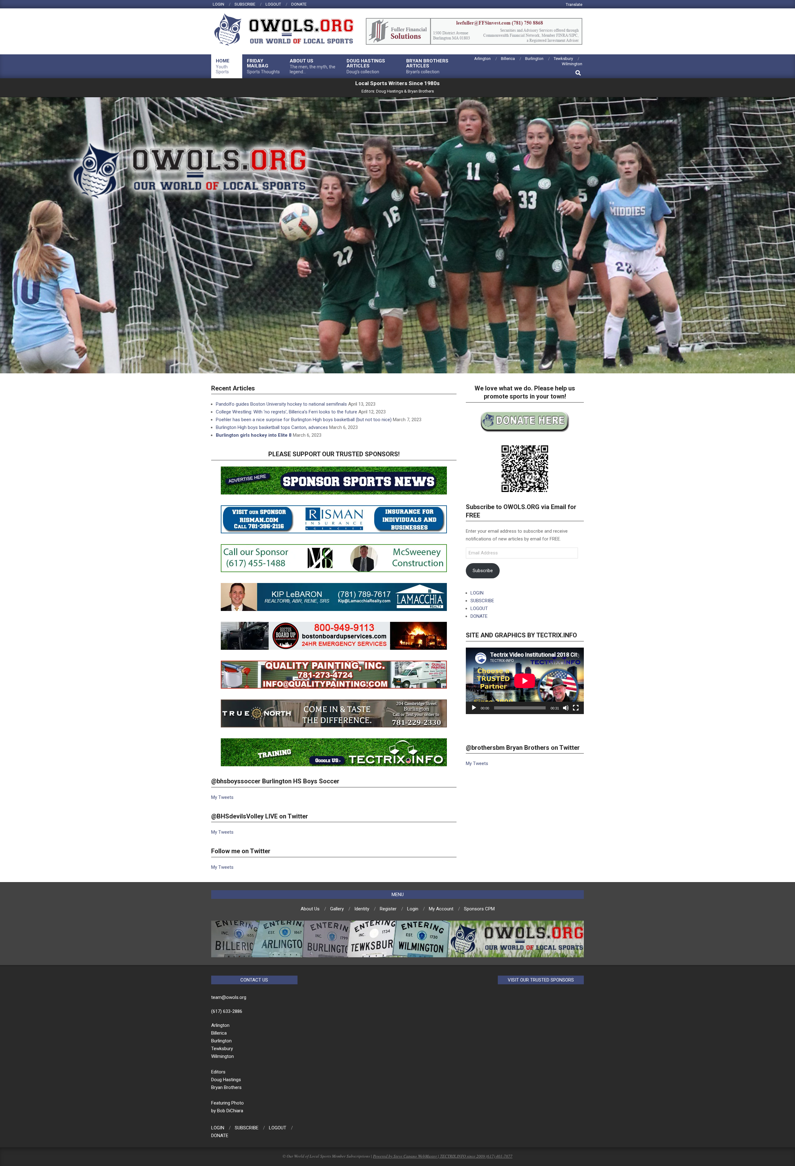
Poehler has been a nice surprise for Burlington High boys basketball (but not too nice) (304, 419)
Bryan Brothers (421, 91)
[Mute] (566, 708)
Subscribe (483, 570)
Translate (574, 4)
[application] (525, 681)
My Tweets (222, 797)
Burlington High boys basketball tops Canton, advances (272, 427)
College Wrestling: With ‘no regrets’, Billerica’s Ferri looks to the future (286, 412)
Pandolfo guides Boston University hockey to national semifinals (281, 404)
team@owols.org (228, 997)
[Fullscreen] (576, 708)
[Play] (474, 708)
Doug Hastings (389, 91)
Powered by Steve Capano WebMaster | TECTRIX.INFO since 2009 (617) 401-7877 (442, 1156)
